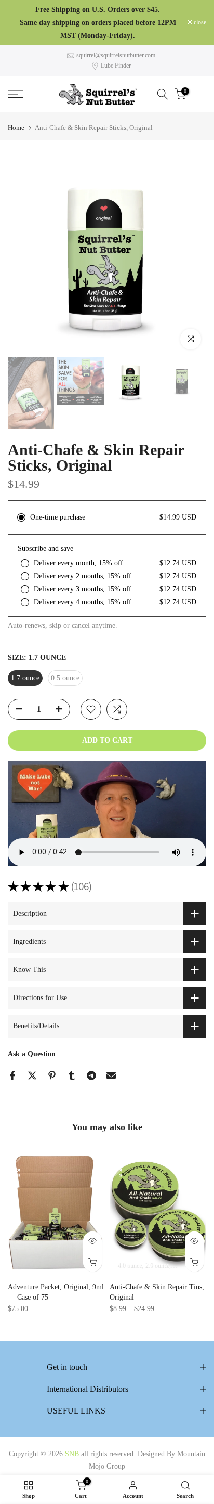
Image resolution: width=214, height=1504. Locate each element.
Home (16, 127)
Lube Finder (116, 65)
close (199, 22)
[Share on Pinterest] (52, 1075)
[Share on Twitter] (32, 1075)
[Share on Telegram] (91, 1075)
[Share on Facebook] (12, 1075)
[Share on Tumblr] (71, 1075)
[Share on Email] (111, 1075)
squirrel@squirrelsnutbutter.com (115, 55)
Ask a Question (32, 1054)
